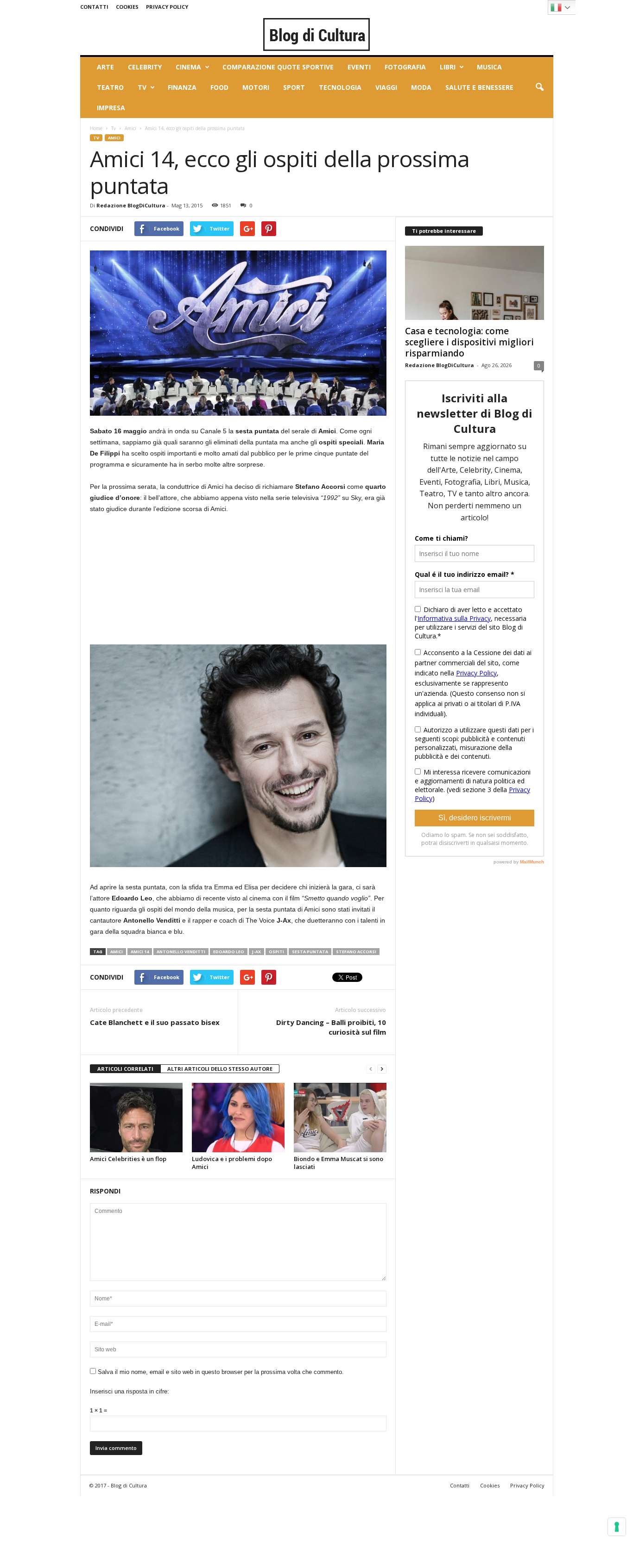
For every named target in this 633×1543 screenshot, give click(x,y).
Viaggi (386, 87)
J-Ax (256, 952)
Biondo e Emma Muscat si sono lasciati (338, 1163)
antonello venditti (181, 952)
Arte (105, 66)
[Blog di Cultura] (316, 34)
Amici (130, 128)
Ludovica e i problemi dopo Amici (232, 1163)
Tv (142, 87)
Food (219, 87)
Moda (421, 87)
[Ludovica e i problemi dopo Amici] (238, 1117)
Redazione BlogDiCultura (130, 205)
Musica (489, 66)
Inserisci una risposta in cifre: (129, 1391)
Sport (294, 87)
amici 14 (140, 952)
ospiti (276, 952)
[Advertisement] (159, 583)
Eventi (359, 66)
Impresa (111, 107)
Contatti (94, 6)
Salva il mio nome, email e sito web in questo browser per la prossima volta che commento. (221, 1371)
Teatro (110, 87)
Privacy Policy (167, 6)
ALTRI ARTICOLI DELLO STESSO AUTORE (219, 1068)
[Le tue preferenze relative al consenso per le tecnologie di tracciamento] (617, 1527)
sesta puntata (310, 952)
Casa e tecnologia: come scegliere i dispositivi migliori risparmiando (469, 342)
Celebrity (145, 66)
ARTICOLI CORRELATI (125, 1068)
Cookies (127, 6)
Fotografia (405, 66)
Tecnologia (340, 87)
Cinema (188, 66)
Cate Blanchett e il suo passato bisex (155, 1022)
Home (96, 128)
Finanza (182, 87)
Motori (255, 87)
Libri (448, 66)
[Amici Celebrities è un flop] (136, 1117)
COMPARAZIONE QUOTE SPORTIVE (278, 66)
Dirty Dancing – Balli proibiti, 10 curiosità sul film (331, 1027)
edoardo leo (228, 952)
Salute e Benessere (479, 87)
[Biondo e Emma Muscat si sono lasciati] (340, 1117)
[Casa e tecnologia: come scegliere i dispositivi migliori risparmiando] (474, 283)
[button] (539, 87)
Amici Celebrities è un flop (128, 1159)
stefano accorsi (356, 952)
